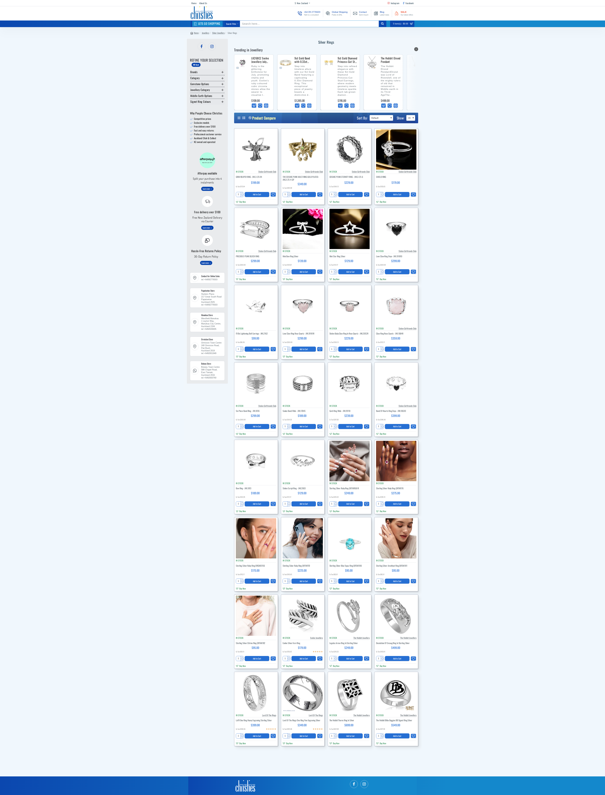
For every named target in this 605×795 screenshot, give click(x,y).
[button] (254, 105)
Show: (401, 117)
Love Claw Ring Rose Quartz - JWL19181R (298, 333)
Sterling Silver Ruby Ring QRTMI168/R (344, 488)
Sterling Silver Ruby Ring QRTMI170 (296, 565)
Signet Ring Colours (200, 102)
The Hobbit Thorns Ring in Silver (341, 720)
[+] (242, 193)
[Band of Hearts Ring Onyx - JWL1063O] (396, 383)
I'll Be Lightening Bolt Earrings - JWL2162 (252, 333)
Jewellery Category (200, 90)
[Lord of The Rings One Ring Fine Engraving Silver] (303, 693)
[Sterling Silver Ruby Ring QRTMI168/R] (349, 461)
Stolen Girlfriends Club (267, 171)
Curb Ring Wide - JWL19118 (340, 410)
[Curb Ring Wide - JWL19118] (349, 383)
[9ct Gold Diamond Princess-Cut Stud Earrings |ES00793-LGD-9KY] (328, 62)
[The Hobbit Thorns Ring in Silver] (349, 693)
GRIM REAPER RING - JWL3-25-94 (249, 176)
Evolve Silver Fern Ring (291, 643)
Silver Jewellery (218, 33)
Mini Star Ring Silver (337, 256)
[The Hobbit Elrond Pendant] (372, 62)
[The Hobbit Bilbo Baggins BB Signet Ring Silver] (396, 693)
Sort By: (362, 117)
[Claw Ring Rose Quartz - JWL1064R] (396, 306)
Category (195, 78)
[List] (243, 118)
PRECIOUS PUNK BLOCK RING (247, 256)
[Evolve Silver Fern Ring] (303, 616)
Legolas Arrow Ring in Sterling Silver (343, 643)
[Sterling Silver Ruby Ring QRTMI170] (303, 538)
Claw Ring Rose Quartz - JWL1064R (389, 333)
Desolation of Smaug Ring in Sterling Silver (393, 643)
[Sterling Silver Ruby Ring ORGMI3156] (256, 538)
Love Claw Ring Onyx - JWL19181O (389, 256)
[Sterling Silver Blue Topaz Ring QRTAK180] (349, 538)
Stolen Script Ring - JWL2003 (294, 488)
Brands (193, 72)
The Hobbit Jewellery (361, 638)
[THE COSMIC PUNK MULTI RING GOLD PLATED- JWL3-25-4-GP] (303, 149)
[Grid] (239, 118)
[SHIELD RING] (396, 149)
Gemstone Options (199, 84)
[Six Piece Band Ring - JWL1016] (256, 383)
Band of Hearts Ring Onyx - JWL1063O (391, 410)
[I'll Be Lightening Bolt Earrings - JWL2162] (256, 306)
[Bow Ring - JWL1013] (256, 461)
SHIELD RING (381, 176)
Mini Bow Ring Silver (290, 256)
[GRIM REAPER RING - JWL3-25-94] (256, 149)
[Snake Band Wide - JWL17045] (303, 383)
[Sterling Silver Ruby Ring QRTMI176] (396, 461)
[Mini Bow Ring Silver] (303, 229)
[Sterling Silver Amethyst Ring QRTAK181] (396, 538)
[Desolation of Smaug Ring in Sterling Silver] (396, 616)
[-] (242, 195)
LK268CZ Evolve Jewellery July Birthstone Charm (261, 60)
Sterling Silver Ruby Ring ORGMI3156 (250, 565)
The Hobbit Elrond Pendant (390, 60)
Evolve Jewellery (316, 638)
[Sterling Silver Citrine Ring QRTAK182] (256, 616)
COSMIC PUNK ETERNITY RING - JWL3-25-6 (346, 176)
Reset (197, 64)
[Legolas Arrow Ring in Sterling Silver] (349, 616)
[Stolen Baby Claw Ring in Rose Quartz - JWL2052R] (349, 306)
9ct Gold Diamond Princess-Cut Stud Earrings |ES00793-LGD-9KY (348, 60)
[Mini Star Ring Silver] (349, 229)
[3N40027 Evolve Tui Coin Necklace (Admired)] (415, 62)
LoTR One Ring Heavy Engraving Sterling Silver (254, 720)
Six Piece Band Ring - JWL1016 (247, 410)
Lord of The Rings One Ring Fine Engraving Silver (301, 720)
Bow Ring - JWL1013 (243, 488)
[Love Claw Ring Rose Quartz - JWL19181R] (303, 306)
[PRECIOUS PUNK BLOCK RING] (256, 229)
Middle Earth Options (201, 96)
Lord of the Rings (269, 715)
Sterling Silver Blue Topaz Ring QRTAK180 (345, 565)
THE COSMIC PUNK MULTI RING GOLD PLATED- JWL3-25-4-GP (301, 178)
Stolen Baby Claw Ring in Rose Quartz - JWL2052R (348, 333)
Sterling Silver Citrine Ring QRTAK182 (250, 643)
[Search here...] (382, 24)
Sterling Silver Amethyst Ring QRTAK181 (391, 565)
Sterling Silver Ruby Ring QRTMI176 (389, 488)
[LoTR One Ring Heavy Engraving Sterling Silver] (256, 693)
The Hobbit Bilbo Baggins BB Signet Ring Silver (394, 720)
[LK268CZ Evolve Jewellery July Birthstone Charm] (242, 62)
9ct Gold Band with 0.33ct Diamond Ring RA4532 (302, 60)
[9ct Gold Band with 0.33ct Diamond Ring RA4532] (285, 62)
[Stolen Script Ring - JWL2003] (303, 461)
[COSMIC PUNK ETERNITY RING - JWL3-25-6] (349, 149)
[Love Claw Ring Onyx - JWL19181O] (396, 229)
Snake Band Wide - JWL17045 (294, 410)
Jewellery (205, 33)
